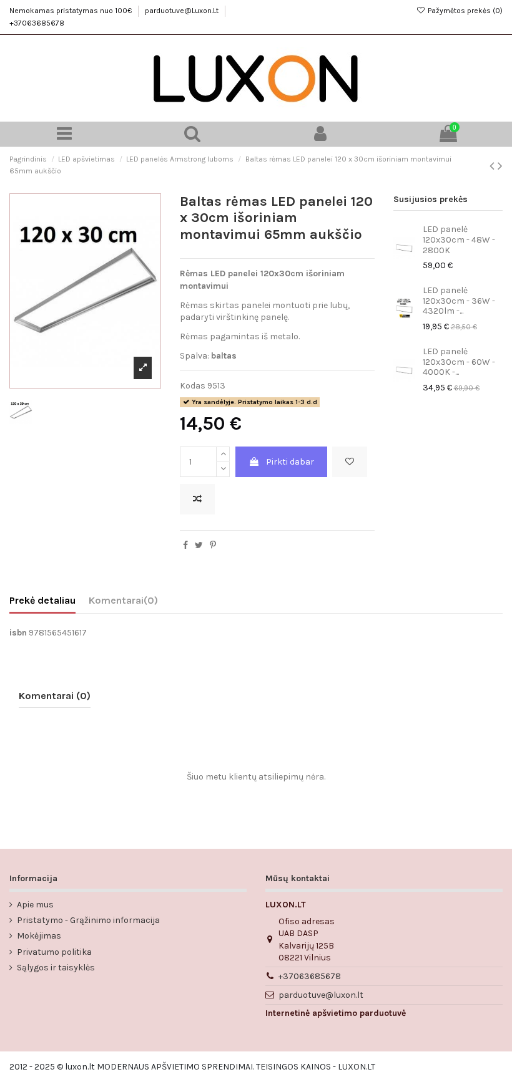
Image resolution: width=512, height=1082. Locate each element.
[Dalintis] (185, 545)
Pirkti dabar (290, 461)
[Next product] (500, 165)
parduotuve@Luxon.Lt (182, 10)
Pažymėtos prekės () (464, 10)
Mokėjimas (39, 935)
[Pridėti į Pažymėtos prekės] (349, 462)
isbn (18, 632)
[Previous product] (494, 165)
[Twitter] (199, 545)
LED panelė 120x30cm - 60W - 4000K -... (459, 362)
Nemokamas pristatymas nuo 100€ (71, 10)
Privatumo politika (54, 952)
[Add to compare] (197, 499)
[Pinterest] (213, 545)
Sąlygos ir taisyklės (56, 967)
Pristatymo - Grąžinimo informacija (88, 920)
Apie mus (35, 904)
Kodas (192, 385)
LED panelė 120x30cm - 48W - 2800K (459, 240)
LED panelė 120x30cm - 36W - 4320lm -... (459, 301)
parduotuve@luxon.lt (320, 995)
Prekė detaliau (42, 600)
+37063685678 (36, 23)
